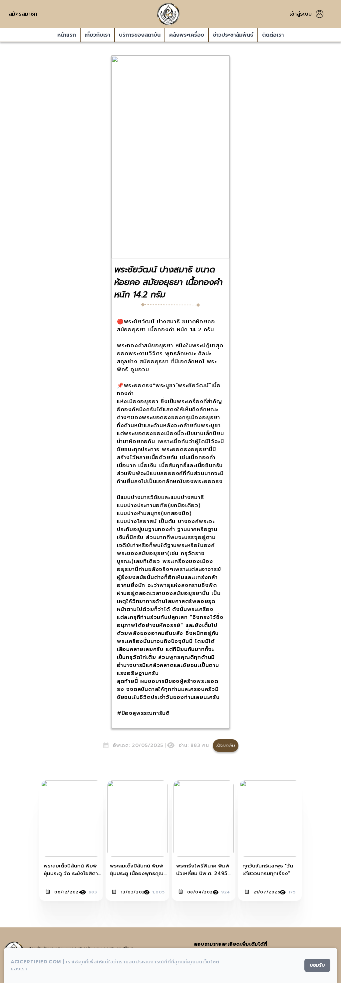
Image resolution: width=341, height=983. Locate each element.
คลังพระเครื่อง (186, 35)
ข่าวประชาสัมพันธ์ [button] (233, 35)
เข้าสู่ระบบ (300, 14)
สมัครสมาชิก (23, 14)
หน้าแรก (66, 35)
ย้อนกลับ (225, 745)
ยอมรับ (317, 965)
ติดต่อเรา (273, 35)
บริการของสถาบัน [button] (140, 35)
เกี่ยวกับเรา (97, 35)
